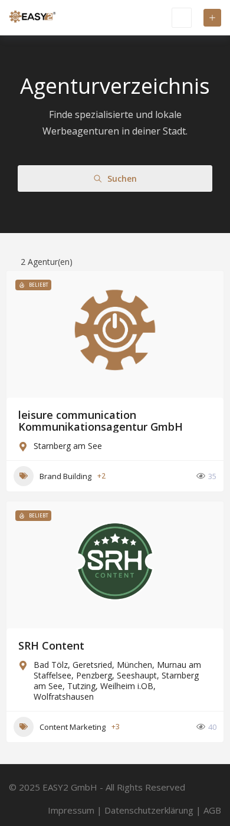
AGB (212, 810)
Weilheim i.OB (126, 685)
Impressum (71, 810)
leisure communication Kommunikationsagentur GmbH (100, 421)
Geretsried (92, 664)
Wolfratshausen (64, 696)
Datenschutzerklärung (148, 810)
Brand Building (65, 476)
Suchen (122, 178)
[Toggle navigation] (182, 18)
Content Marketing (73, 727)
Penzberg (94, 675)
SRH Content (51, 645)
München (134, 664)
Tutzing (81, 685)
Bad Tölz (51, 664)
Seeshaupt (137, 675)
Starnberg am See (68, 445)
